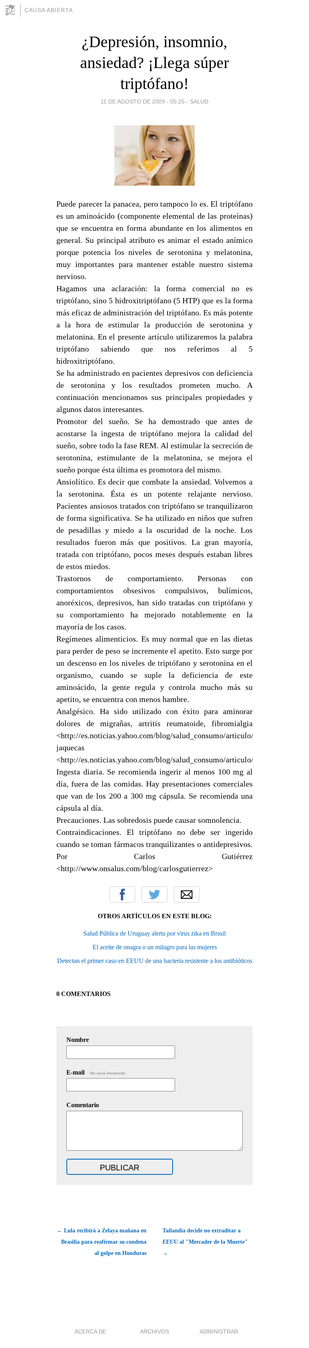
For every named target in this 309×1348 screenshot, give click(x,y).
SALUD (199, 101)
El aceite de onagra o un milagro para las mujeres (155, 947)
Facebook (122, 894)
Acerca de (90, 1331)
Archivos (154, 1331)
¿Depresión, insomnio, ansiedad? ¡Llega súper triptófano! (154, 63)
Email (187, 894)
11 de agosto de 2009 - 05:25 (143, 101)
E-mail (96, 1072)
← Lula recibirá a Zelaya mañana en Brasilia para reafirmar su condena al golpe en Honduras (101, 1242)
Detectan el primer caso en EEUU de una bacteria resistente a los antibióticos (154, 960)
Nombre (77, 1039)
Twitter (154, 894)
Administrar (219, 1331)
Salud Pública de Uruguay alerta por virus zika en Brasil (154, 933)
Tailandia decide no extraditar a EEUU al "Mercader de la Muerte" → (205, 1242)
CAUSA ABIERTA (49, 10)
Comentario (82, 1105)
